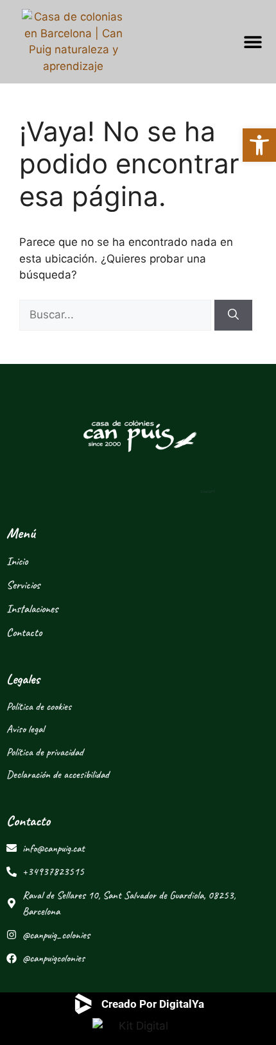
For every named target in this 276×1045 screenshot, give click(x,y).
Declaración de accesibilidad (57, 774)
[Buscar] (233, 315)
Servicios (23, 585)
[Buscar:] (116, 314)
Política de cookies (38, 706)
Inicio (17, 561)
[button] (252, 42)
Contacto (24, 632)
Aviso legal (25, 729)
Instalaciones (32, 608)
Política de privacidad (44, 752)
